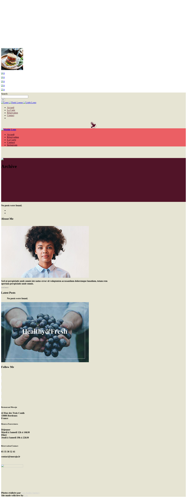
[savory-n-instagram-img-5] (3, 89)
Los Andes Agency (30, 493)
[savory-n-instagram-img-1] (3, 85)
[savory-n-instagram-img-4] (3, 73)
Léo (26, 495)
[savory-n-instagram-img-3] (12, 69)
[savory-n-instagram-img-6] (3, 77)
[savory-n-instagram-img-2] (3, 81)
